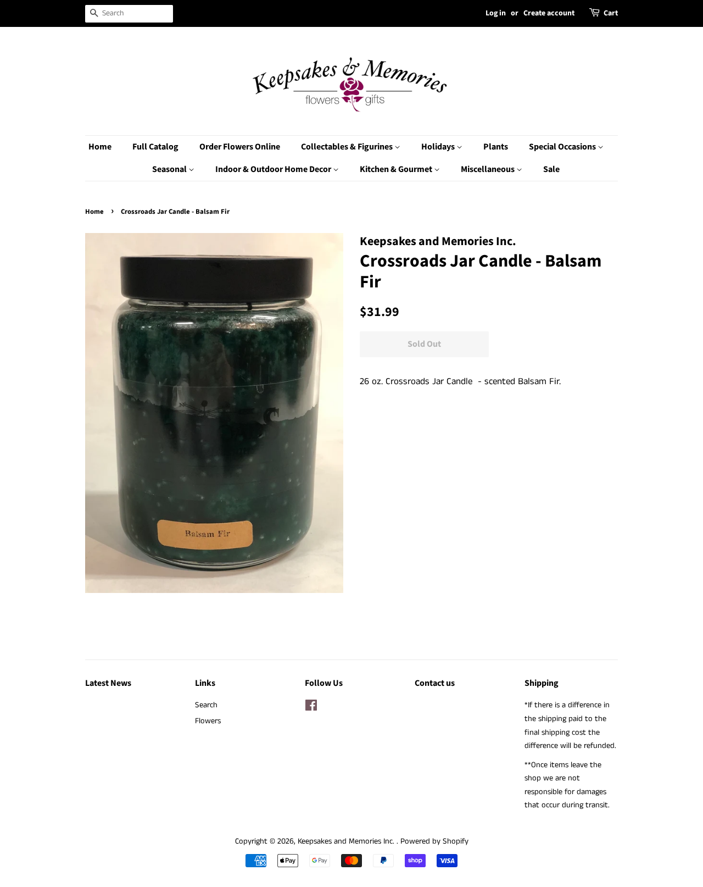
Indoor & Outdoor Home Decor (274, 169)
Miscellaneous (488, 169)
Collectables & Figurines (347, 147)
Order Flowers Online (239, 147)
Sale (551, 169)
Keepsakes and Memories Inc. (347, 841)
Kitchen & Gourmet (397, 169)
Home (99, 147)
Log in (496, 13)
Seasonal (170, 169)
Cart (611, 13)
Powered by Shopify (434, 841)
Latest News (108, 683)
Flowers (208, 721)
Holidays (438, 147)
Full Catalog (155, 147)
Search (206, 705)
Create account (548, 13)
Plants (495, 147)
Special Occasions (563, 147)
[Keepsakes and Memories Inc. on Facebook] (311, 707)
